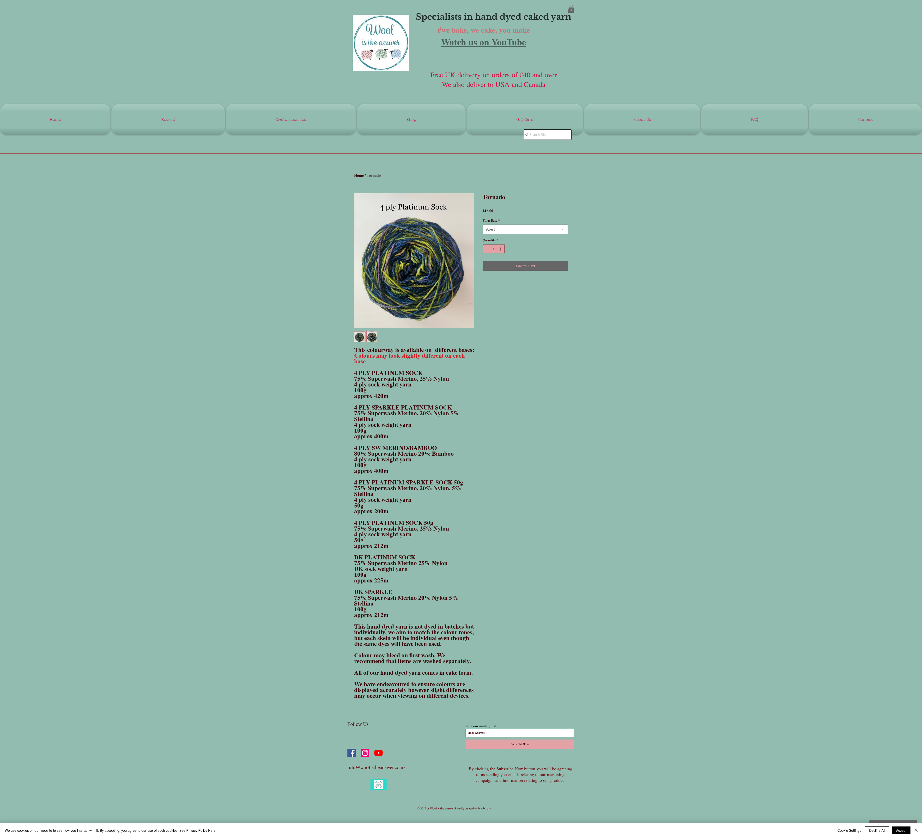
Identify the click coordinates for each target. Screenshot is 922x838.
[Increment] (501, 249)
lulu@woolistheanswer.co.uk (376, 767)
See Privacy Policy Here (197, 830)
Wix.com (486, 808)
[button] (571, 9)
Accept (901, 830)
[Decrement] (486, 249)
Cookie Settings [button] (849, 830)
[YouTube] (378, 753)
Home (359, 175)
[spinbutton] (493, 249)
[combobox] (525, 229)
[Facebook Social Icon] (351, 753)
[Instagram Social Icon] (365, 753)
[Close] (916, 830)
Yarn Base (491, 220)
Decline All (877, 830)
